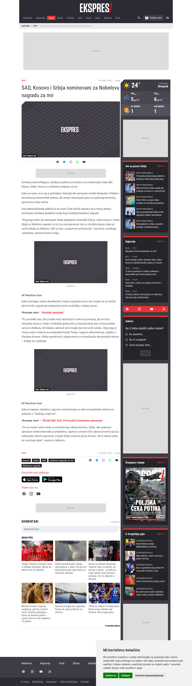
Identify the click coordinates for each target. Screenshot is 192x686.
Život (117, 18)
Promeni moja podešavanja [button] (149, 675)
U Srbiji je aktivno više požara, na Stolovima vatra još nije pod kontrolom (145, 294)
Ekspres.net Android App (52, 479)
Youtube (38, 493)
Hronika (70, 18)
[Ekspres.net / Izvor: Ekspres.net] (70, 262)
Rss (164, 309)
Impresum (51, 681)
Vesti (51, 18)
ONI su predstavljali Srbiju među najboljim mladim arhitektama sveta (145, 212)
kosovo (26, 460)
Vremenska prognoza (145, 85)
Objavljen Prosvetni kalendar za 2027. (145, 250)
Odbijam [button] (125, 675)
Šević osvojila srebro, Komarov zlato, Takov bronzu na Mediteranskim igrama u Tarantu (145, 259)
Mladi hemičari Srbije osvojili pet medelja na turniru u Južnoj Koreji (145, 188)
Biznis (60, 18)
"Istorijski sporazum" (52, 312)
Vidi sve (160, 166)
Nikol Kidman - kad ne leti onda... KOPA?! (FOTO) (145, 556)
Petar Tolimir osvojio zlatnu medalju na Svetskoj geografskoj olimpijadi (145, 200)
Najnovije (40, 18)
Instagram (31, 493)
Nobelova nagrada (31, 465)
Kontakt (85, 681)
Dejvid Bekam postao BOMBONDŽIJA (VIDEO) (145, 544)
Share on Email (84, 162)
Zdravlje (108, 18)
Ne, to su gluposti (137, 339)
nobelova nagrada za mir (62, 460)
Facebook (24, 493)
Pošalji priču (156, 17)
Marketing (37, 681)
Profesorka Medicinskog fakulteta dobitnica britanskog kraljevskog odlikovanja (145, 176)
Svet (80, 18)
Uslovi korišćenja (69, 681)
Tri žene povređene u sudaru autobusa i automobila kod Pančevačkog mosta (145, 271)
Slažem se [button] (111, 675)
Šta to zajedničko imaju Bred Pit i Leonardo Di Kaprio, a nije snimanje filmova (145, 568)
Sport (97, 18)
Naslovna (27, 18)
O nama (25, 681)
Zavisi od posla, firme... (140, 345)
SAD (44, 460)
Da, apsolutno (135, 334)
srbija (36, 460)
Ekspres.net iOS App (31, 479)
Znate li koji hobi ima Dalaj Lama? (145, 580)
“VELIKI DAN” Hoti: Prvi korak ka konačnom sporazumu (71, 420)
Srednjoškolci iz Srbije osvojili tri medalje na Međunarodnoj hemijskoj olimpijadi (145, 224)
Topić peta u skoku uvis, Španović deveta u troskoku (145, 282)
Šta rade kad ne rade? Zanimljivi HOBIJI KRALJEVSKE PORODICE (145, 592)
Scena (89, 18)
